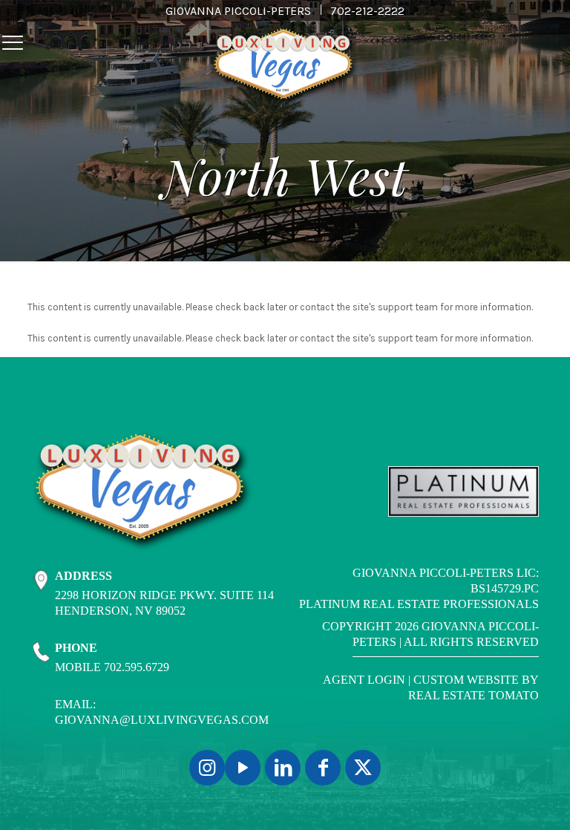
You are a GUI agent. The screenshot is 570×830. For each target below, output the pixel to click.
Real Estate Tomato (473, 695)
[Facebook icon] (323, 767)
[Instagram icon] (207, 767)
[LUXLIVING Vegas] (285, 67)
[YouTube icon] (243, 767)
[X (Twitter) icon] (363, 767)
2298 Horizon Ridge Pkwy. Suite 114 (164, 595)
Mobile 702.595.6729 (112, 667)
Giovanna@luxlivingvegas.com (162, 719)
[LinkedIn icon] (283, 767)
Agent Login (364, 679)
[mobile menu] (12, 43)
